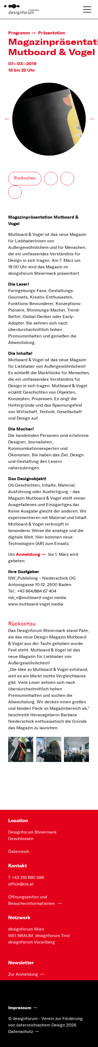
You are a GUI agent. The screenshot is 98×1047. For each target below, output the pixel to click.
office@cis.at (21, 884)
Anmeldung (28, 554)
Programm (19, 33)
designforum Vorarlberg (31, 942)
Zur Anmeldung (23, 974)
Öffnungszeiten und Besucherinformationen (32, 900)
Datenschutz (20, 1031)
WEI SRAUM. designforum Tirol (39, 936)
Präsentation (51, 33)
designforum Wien (26, 929)
